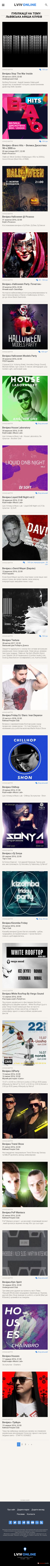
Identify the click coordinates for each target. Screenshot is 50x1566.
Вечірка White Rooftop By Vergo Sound (23, 993)
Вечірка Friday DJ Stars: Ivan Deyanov (22, 715)
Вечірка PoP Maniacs (13, 1212)
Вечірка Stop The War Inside (17, 73)
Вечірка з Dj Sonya (12, 853)
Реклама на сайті (25, 1500)
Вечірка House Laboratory (16, 427)
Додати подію (23, 1510)
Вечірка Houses (10, 1356)
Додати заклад (38, 1510)
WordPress (24, 1535)
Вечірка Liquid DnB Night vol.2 (18, 497)
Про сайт (11, 1510)
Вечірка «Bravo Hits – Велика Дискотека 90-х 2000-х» (24, 147)
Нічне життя (7, 69)
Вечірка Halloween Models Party (19, 355)
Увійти (31, 1535)
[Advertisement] (25, 1474)
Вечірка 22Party (10, 1071)
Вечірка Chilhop (10, 787)
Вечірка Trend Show (13, 1144)
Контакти (31, 1514)
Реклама (21, 1514)
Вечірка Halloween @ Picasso (18, 216)
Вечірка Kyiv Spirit (12, 1282)
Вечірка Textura (10, 640)
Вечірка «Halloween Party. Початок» (21, 284)
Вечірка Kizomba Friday (15, 923)
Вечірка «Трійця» (11, 1422)
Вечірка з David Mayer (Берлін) (18, 568)
